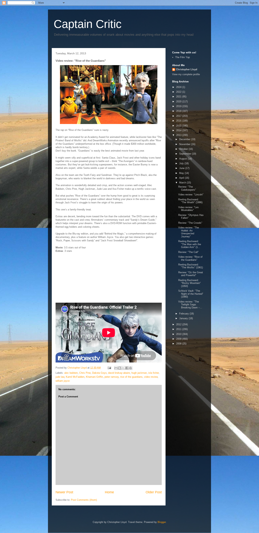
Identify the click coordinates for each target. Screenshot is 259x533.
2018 (179, 111)
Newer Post (64, 492)
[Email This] (116, 368)
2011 (179, 329)
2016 (179, 120)
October (184, 149)
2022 (179, 91)
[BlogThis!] (120, 368)
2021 (179, 96)
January (184, 318)
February (184, 313)
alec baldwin (71, 372)
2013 (179, 135)
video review (151, 376)
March (183, 182)
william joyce (63, 380)
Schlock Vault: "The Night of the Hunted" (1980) (190, 293)
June (182, 168)
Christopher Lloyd (186, 69)
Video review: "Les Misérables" (188, 209)
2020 (179, 101)
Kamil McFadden (75, 376)
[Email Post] (109, 367)
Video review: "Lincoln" (190, 194)
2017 (179, 115)
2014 (179, 130)
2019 (179, 106)
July (181, 163)
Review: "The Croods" (190, 222)
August (183, 158)
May (182, 173)
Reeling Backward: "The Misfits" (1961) (190, 266)
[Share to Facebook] (127, 368)
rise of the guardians (131, 376)
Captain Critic (88, 24)
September (185, 153)
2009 (179, 338)
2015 (179, 125)
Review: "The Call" (188, 252)
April (182, 177)
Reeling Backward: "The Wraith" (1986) (190, 201)
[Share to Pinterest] (130, 368)
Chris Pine (85, 372)
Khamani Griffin (94, 376)
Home (109, 492)
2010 (179, 334)
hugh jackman (139, 372)
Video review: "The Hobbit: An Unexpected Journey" (188, 232)
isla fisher (153, 372)
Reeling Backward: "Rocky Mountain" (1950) (189, 283)
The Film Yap (182, 57)
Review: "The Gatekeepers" (187, 188)
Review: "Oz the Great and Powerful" (190, 274)
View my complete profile (186, 74)
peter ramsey (111, 376)
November (185, 144)
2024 (179, 87)
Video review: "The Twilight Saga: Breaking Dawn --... (190, 304)
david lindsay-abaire (119, 372)
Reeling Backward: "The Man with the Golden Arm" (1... (189, 244)
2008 (179, 343)
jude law (60, 376)
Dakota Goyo (99, 372)
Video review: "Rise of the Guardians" (190, 258)
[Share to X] (123, 368)
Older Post (154, 492)
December (185, 139)
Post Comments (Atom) (84, 499)
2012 (179, 324)
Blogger (162, 522)
